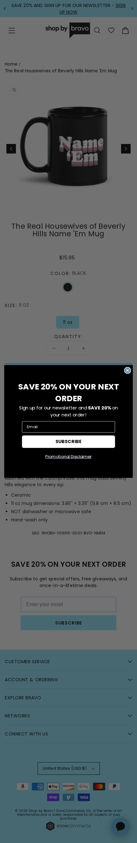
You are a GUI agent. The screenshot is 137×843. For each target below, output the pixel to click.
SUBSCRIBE (68, 441)
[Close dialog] (127, 370)
